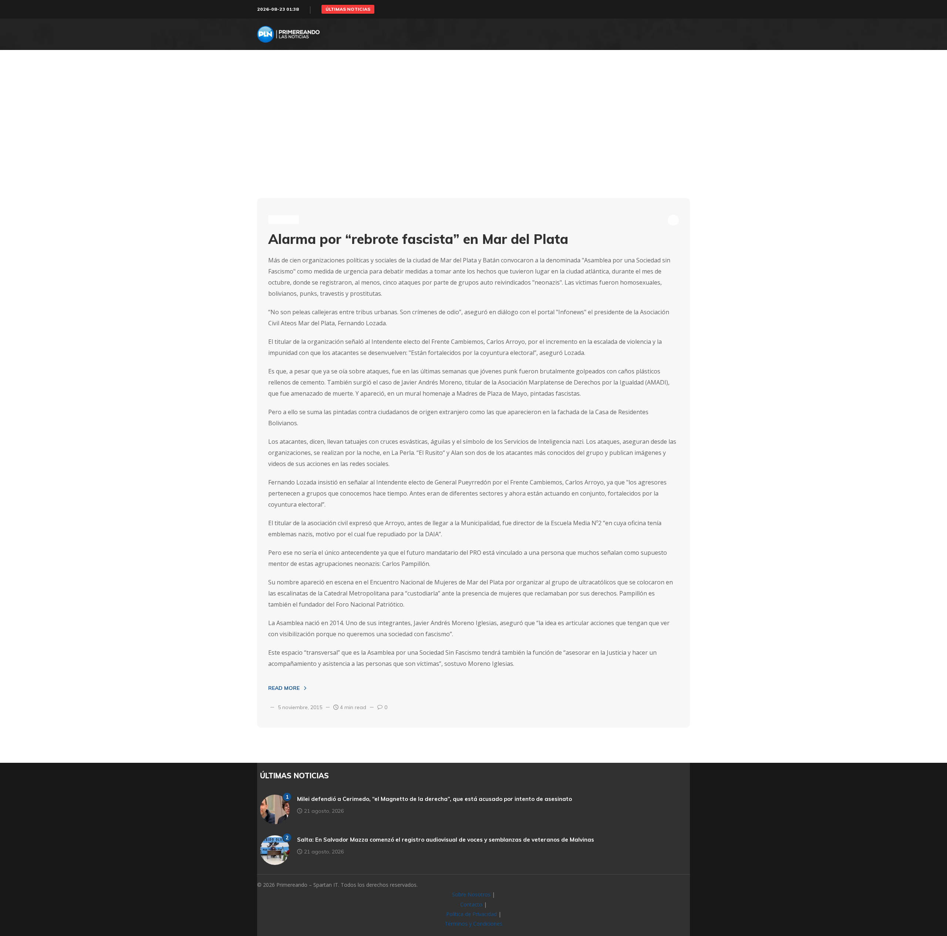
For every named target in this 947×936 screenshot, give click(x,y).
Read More (284, 688)
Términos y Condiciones (473, 923)
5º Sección (283, 219)
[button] (347, 9)
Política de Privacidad (471, 913)
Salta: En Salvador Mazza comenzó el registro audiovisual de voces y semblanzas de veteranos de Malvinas (445, 839)
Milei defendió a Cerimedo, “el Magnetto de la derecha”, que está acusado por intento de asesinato (434, 798)
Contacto (471, 904)
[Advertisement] (473, 139)
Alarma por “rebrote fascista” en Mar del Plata (418, 239)
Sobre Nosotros (471, 894)
